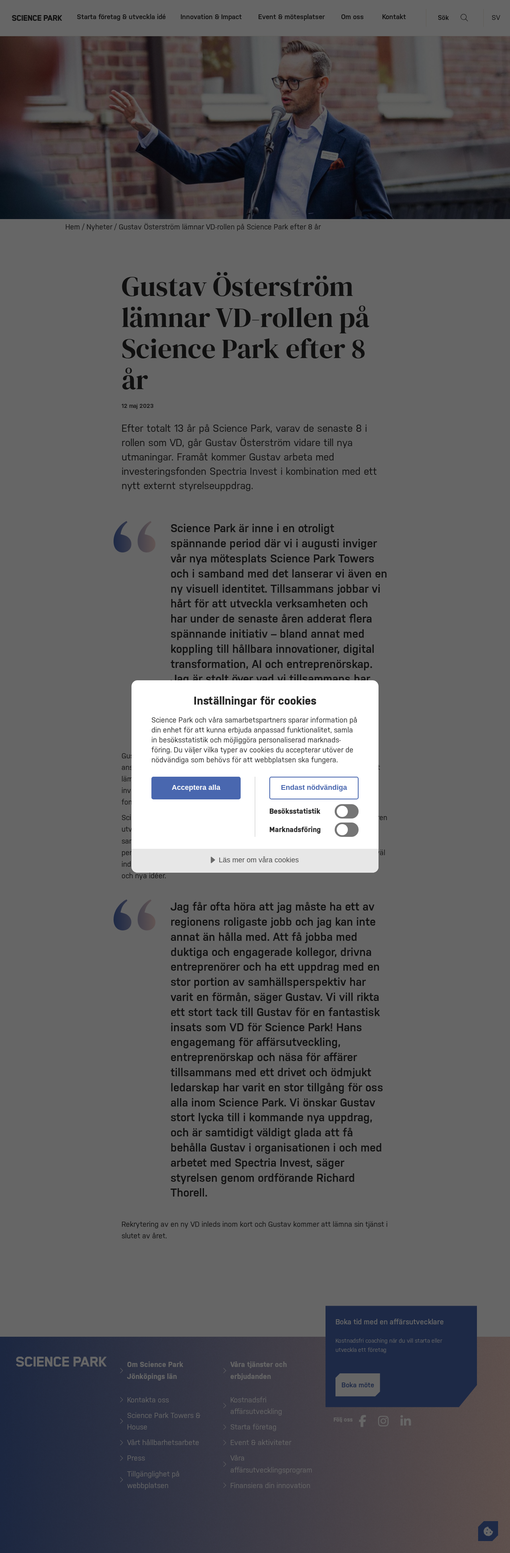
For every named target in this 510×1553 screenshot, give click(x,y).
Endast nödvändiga (314, 787)
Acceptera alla (196, 787)
